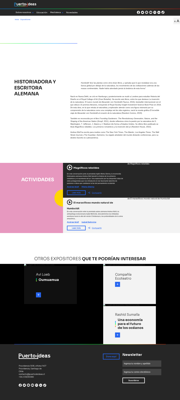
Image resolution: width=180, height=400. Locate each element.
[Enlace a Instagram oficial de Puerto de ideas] (146, 12)
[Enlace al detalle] (38, 294)
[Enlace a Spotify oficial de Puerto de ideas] (154, 12)
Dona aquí (111, 356)
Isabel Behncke (89, 222)
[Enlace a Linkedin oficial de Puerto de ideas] (158, 12)
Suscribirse (133, 380)
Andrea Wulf (73, 187)
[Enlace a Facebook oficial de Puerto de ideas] (138, 12)
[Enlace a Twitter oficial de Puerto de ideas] (142, 12)
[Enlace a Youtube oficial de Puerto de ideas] (150, 12)
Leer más (76, 192)
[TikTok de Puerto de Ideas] (162, 12)
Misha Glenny (88, 187)
